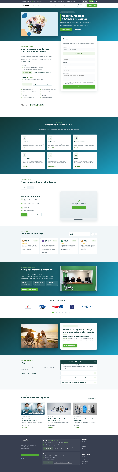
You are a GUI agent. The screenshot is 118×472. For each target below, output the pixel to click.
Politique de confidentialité (64, 469)
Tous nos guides (92, 398)
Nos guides (84, 459)
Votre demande (66, 73)
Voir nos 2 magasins (66, 29)
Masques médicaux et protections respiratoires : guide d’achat (31, 419)
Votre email (65, 62)
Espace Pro (85, 1)
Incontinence (66, 5)
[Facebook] (96, 1)
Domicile (73, 5)
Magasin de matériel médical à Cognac (42, 84)
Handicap (51, 5)
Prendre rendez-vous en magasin (29, 289)
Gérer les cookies (73, 469)
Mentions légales (56, 469)
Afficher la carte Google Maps (79, 207)
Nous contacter (85, 461)
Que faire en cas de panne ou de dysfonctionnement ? (78, 377)
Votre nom (65, 56)
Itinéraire (24, 214)
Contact (91, 1)
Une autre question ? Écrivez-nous (29, 373)
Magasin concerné (66, 47)
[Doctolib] (94, 1)
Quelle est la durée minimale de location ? (78, 361)
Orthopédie (58, 5)
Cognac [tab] (30, 187)
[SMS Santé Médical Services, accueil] (25, 5)
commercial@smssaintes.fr (50, 445)
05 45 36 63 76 (37, 1)
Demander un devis (92, 5)
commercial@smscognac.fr (50, 459)
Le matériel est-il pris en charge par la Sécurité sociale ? (78, 382)
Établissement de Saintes (35, 214)
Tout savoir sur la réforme (69, 345)
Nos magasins (36, 5)
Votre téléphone (66, 67)
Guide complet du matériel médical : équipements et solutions (57, 419)
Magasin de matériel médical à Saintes (42, 72)
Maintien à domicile (86, 448)
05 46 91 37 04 (26, 1)
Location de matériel (86, 456)
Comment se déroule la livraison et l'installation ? (78, 373)
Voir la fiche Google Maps (78, 219)
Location (44, 5)
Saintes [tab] (24, 187)
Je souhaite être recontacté (79, 86)
